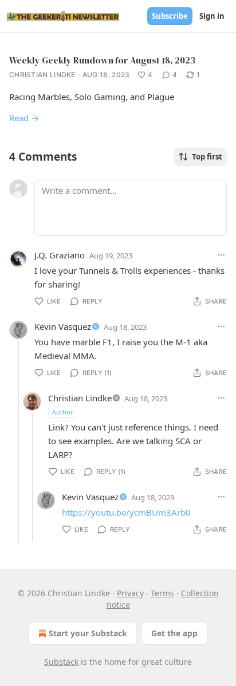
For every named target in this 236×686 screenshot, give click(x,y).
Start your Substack (88, 633)
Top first (207, 156)
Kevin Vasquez (62, 326)
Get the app (174, 633)
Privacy (130, 593)
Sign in (212, 16)
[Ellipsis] (221, 255)
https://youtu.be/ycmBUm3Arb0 (126, 512)
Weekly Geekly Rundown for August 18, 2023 (102, 60)
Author (62, 412)
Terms (162, 593)
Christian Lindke (42, 74)
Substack (61, 661)
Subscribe (170, 16)
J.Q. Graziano (59, 255)
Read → (24, 117)
